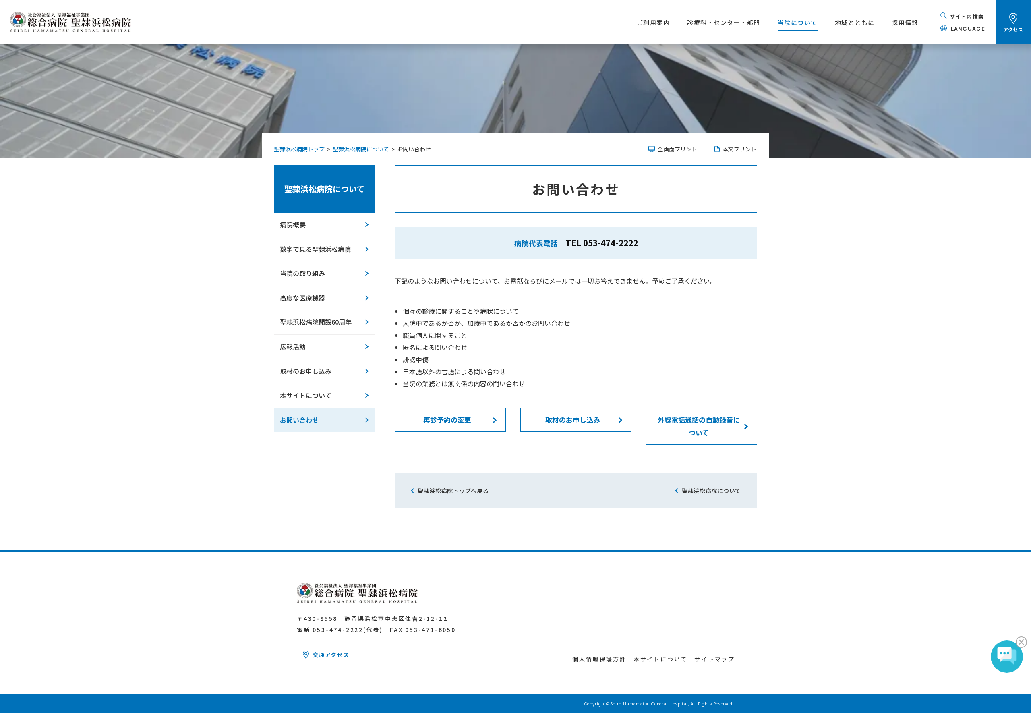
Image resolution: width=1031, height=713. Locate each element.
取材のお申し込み (572, 420)
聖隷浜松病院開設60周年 (316, 322)
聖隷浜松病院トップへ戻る (453, 491)
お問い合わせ (299, 420)
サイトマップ (714, 659)
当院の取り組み (302, 273)
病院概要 (293, 224)
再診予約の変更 (447, 420)
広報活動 (293, 346)
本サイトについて (305, 395)
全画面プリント (677, 149)
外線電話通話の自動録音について (699, 426)
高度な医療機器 (302, 298)
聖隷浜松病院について (324, 189)
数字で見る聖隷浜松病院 (315, 249)
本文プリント (739, 149)
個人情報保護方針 (599, 659)
